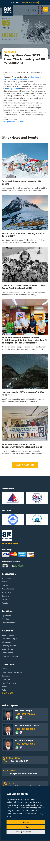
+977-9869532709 (25, 729)
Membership (15, 2)
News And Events (9, 683)
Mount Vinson (7, 653)
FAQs (4, 690)
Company (6, 676)
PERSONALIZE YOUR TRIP (30, 3)
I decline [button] (26, 827)
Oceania (5, 596)
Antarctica (6, 592)
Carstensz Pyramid (10, 656)
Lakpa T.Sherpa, (9, 79)
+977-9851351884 (18, 760)
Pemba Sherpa (22, 79)
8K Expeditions (13, 89)
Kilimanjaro (6, 642)
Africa (4, 582)
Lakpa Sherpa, (35, 77)
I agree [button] (26, 822)
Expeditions (6, 615)
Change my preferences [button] (25, 832)
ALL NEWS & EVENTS (25, 465)
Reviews (5, 686)
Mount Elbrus (7, 649)
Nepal (4, 599)
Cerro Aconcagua (9, 638)
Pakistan (5, 603)
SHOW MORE (7, 693)
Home (4, 669)
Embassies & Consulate (12, 672)
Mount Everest (8, 635)
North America (8, 578)
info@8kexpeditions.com (13, 122)
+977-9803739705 (25, 743)
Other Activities (8, 622)
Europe (5, 585)
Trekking (5, 619)
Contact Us (6, 679)
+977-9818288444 (25, 714)
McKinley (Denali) (9, 646)
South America (8, 589)
